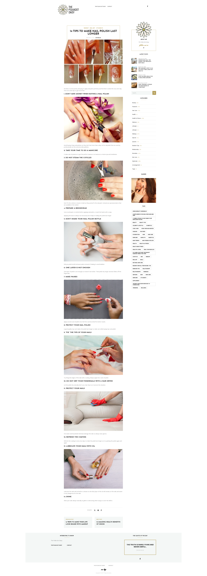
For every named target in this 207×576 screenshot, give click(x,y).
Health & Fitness (136, 118)
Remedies (134, 153)
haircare (135, 237)
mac (142, 256)
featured (142, 231)
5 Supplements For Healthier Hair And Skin (143, 215)
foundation (136, 234)
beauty (135, 222)
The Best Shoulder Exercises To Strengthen (141, 284)
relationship (146, 268)
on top (103, 569)
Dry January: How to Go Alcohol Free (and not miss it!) (145, 70)
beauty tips (143, 222)
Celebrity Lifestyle (138, 225)
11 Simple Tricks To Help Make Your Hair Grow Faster (142, 219)
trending (135, 287)
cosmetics (149, 225)
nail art (135, 259)
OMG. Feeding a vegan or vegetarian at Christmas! (145, 86)
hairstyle (151, 237)
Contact (109, 6)
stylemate (143, 277)
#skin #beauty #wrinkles (140, 211)
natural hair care (138, 262)
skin (141, 274)
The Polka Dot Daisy (100, 6)
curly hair (136, 228)
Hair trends (136, 240)
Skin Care (134, 157)
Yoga (133, 169)
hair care (150, 234)
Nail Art (92, 28)
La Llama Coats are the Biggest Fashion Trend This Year (141, 253)
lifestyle (135, 256)
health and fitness (138, 246)
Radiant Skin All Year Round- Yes (142, 265)
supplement (136, 280)
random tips (136, 268)
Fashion (135, 231)
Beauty (134, 102)
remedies (146, 271)
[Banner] (143, 190)
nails (141, 259)
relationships (137, 271)
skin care (148, 274)
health (135, 243)
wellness (143, 287)
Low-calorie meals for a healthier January (145, 77)
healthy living (137, 249)
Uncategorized (136, 165)
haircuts (143, 237)
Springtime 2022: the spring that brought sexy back (144, 61)
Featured (134, 106)
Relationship (135, 149)
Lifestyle (134, 126)
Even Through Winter (148, 228)
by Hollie (98, 37)
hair (144, 234)
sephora (135, 274)
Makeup (86, 28)
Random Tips (135, 145)
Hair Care (134, 110)
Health (134, 114)
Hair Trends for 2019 (148, 240)
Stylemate (99, 28)
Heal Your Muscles (149, 249)
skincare (135, 277)
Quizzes (134, 141)
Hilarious (134, 122)
